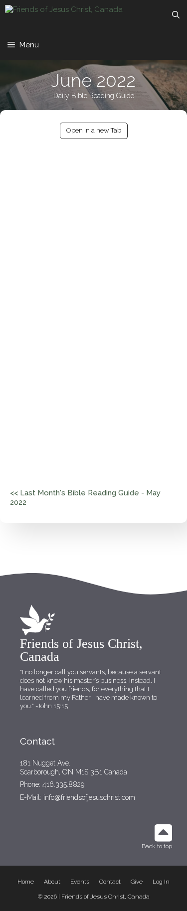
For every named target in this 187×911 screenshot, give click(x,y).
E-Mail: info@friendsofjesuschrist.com (77, 797)
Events (79, 881)
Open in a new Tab (93, 130)
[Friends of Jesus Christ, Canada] (64, 15)
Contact (110, 881)
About (52, 881)
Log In (161, 881)
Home (25, 881)
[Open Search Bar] (176, 15)
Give (137, 881)
